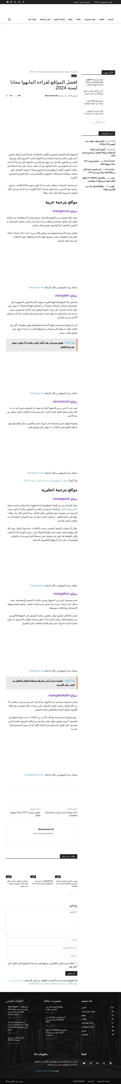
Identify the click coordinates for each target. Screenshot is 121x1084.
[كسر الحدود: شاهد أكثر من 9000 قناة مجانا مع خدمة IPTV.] (72, 1019)
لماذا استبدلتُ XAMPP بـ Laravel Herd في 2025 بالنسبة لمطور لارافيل (94, 82)
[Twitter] (15, 2)
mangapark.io (37, 585)
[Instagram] (19, 2)
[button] (9, 19)
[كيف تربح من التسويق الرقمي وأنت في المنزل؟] (110, 113)
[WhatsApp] (37, 103)
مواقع (67, 71)
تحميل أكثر (99, 122)
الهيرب (111, 186)
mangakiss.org (36, 670)
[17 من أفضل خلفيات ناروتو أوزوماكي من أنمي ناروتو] (110, 93)
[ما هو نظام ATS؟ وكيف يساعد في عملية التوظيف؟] (110, 103)
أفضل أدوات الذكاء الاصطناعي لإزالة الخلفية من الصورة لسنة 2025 (98, 152)
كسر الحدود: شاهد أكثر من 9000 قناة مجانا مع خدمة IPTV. (55, 1019)
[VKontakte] (84, 1063)
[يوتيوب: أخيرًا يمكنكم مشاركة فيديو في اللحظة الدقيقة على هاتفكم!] (66, 870)
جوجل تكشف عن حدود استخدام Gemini (16, 1039)
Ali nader (110, 169)
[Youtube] (7, 2)
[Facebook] (23, 2)
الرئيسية (74, 71)
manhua (63, 509)
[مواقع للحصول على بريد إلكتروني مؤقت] (72, 1009)
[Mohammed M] (43, 95)
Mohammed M (51, 95)
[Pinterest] (44, 103)
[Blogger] (110, 1063)
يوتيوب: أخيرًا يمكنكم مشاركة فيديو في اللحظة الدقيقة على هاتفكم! (66, 883)
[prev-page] (74, 893)
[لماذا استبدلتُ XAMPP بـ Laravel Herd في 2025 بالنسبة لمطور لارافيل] (110, 82)
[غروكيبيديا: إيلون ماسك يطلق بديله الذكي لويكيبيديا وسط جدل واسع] (17, 870)
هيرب (112, 177)
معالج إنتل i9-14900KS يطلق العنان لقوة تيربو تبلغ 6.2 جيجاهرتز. (56, 1032)
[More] (30, 103)
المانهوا (73, 509)
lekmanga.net (37, 393)
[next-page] (70, 893)
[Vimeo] (11, 2)
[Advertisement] (40, 10)
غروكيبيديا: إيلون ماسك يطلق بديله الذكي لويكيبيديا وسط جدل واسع (17, 883)
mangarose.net (36, 287)
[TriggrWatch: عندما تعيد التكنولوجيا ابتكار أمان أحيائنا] (41, 870)
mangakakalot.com (34, 774)
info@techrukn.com (43, 1070)
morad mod (109, 161)
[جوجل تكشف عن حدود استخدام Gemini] (35, 1039)
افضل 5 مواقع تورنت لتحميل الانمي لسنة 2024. (45, 480)
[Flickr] (97, 1063)
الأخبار (58, 877)
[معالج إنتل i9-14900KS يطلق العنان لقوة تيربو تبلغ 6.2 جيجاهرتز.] (72, 1032)
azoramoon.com (35, 472)
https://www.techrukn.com (43, 833)
